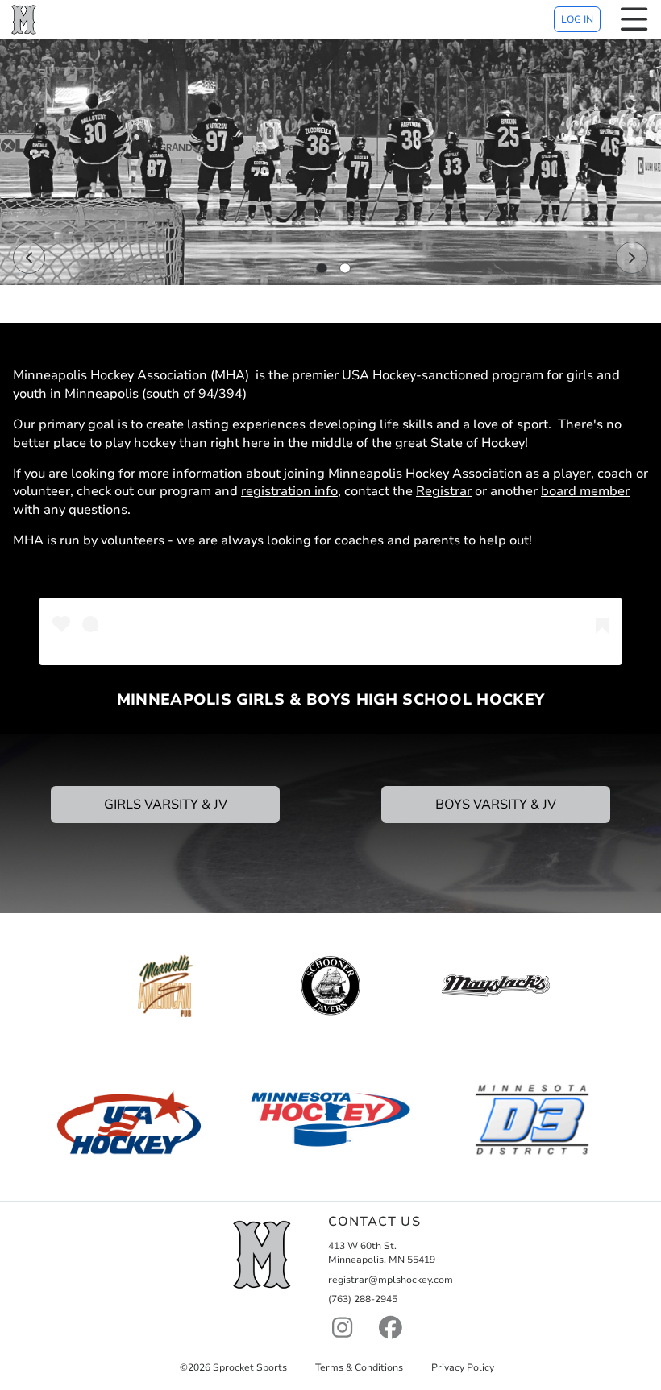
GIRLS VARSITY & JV (165, 804)
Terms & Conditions (359, 1367)
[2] (345, 268)
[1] (321, 268)
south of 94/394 (194, 394)
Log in (577, 19)
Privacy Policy (462, 1367)
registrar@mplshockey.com (390, 1279)
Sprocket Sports (250, 1367)
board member (585, 491)
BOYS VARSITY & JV (495, 804)
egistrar (448, 491)
